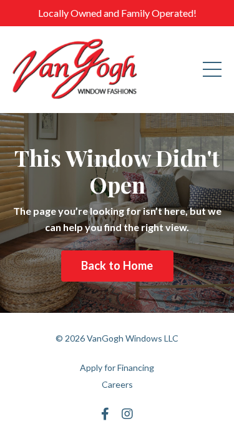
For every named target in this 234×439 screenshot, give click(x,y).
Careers (117, 384)
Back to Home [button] (117, 265)
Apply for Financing (117, 367)
